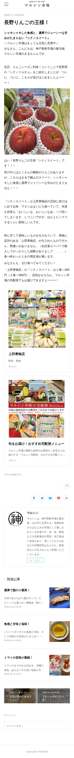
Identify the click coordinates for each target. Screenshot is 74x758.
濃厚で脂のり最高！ (17, 590)
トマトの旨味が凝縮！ (18, 657)
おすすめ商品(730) (12, 474)
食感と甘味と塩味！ (17, 624)
